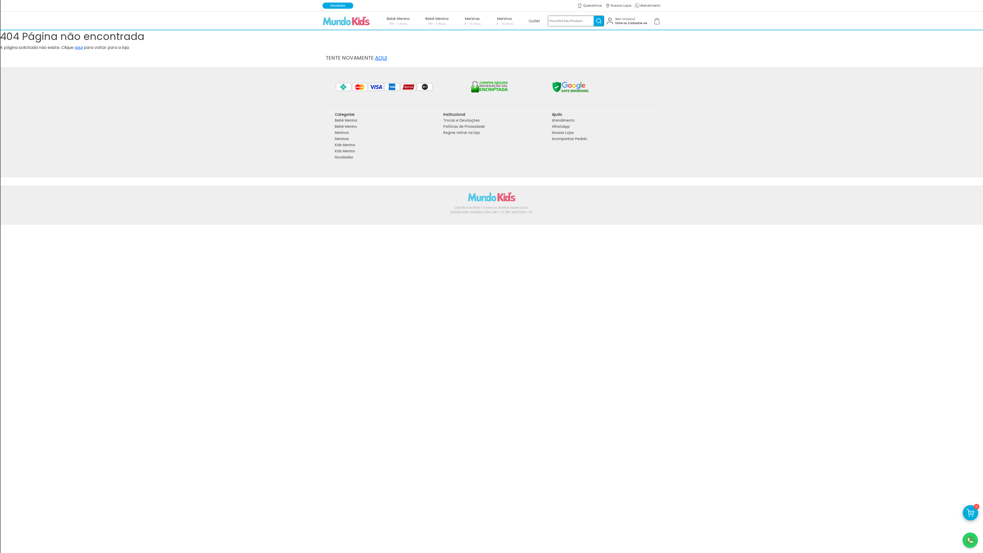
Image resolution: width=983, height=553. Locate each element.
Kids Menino (345, 151)
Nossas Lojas (563, 132)
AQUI (381, 57)
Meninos (342, 132)
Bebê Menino (346, 126)
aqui (78, 47)
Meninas (342, 138)
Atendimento (563, 120)
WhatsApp (561, 126)
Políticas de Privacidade (464, 126)
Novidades (344, 157)
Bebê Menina (346, 120)
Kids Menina (345, 145)
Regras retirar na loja (461, 132)
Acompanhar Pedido (569, 138)
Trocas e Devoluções (461, 120)
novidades (337, 5)
